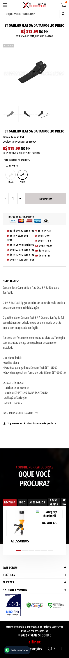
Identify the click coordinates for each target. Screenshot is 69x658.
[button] (18, 550)
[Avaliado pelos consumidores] (13, 605)
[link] (11, 114)
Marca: (6, 137)
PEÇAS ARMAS (53, 502)
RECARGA (9, 502)
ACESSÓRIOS (37, 502)
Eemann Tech (17, 137)
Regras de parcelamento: (21, 216)
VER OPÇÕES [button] (34, 649)
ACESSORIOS (20, 541)
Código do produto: (14, 141)
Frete (5, 159)
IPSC (22, 502)
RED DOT (64, 502)
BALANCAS (49, 523)
